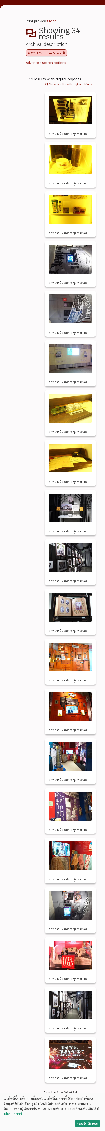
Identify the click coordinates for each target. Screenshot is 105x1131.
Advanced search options (46, 62)
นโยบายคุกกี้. (13, 1113)
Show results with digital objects (70, 84)
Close (51, 20)
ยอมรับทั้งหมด (87, 1123)
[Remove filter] (64, 52)
